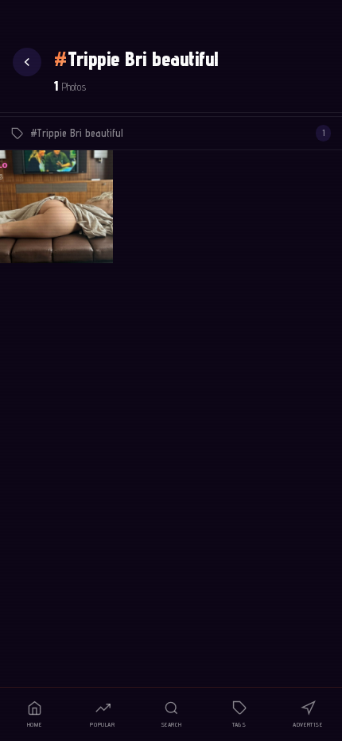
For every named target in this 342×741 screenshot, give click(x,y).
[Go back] (27, 62)
